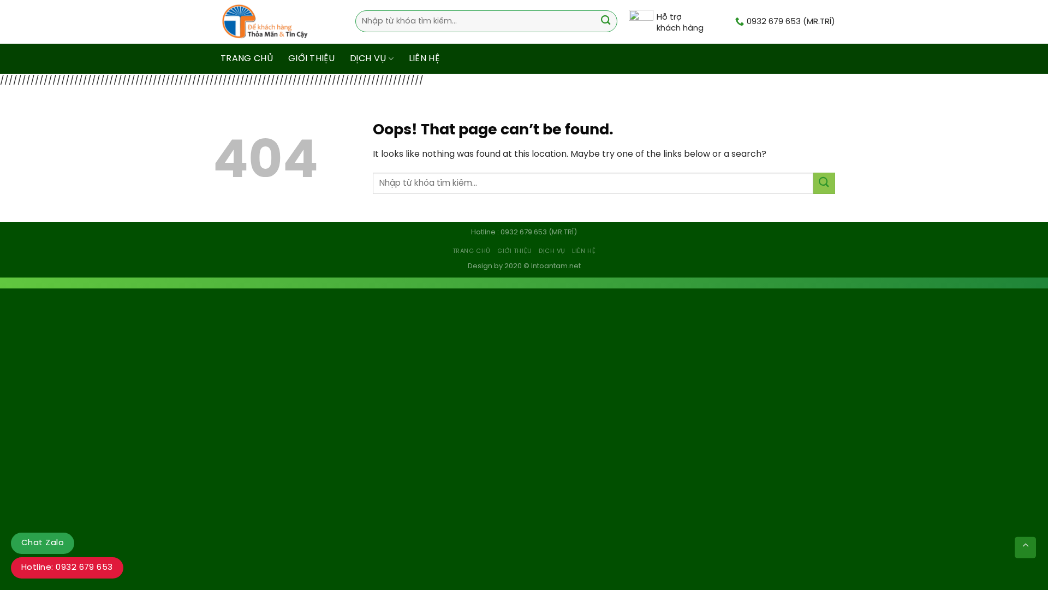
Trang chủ (247, 58)
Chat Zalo (42, 543)
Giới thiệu (311, 58)
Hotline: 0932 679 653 (67, 567)
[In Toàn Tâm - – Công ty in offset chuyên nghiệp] (268, 22)
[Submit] (606, 21)
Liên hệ (424, 58)
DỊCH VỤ (368, 58)
